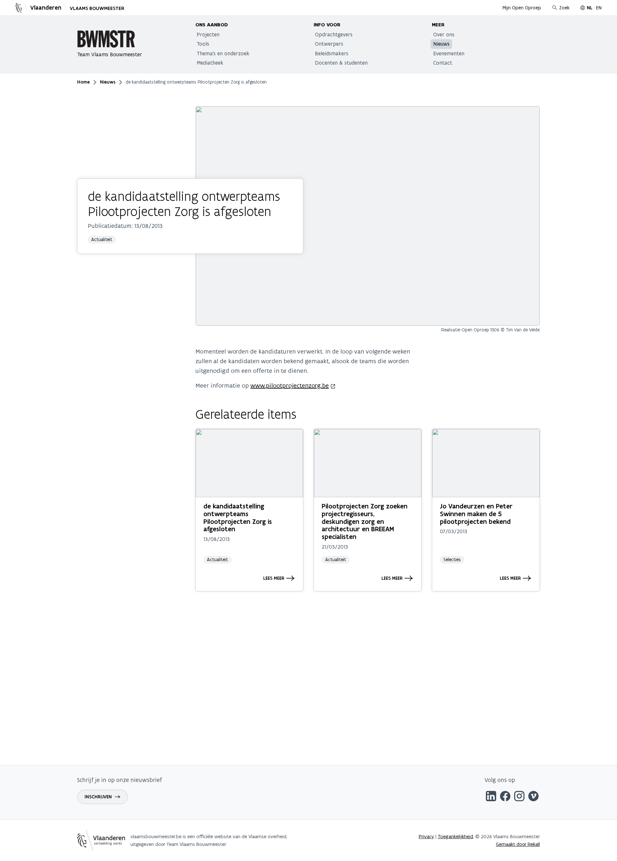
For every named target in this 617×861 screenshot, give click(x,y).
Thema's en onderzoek (223, 53)
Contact (442, 62)
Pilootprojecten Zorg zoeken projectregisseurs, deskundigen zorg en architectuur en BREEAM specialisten (364, 521)
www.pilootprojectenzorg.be (289, 385)
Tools (203, 43)
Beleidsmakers (331, 53)
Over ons (443, 34)
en (599, 7)
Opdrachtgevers (334, 34)
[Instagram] (519, 797)
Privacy (426, 836)
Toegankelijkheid (455, 836)
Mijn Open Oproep (522, 7)
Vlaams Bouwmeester (97, 8)
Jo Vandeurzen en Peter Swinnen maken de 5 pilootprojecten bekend (476, 514)
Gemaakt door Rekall (518, 844)
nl (590, 7)
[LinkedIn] (491, 797)
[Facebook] (505, 797)
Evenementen (448, 53)
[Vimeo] (533, 797)
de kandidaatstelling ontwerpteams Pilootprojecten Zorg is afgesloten (237, 517)
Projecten (208, 34)
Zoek (564, 7)
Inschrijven (98, 797)
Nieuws (441, 43)
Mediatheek (210, 62)
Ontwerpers (329, 43)
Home (83, 82)
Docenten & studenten (341, 62)
